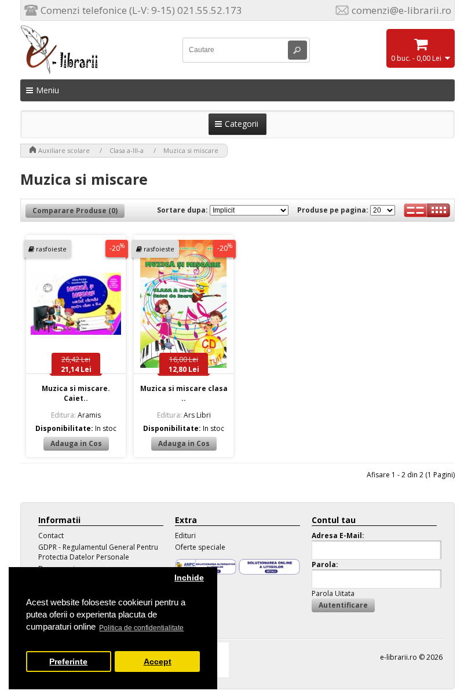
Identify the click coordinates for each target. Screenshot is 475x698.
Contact (51, 535)
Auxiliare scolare (64, 150)
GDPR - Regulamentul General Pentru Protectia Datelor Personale (98, 552)
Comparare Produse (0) (75, 210)
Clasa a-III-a (126, 150)
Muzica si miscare (190, 150)
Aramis (76, 415)
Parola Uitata (333, 593)
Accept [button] (157, 661)
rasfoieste (51, 248)
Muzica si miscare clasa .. (184, 393)
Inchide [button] (189, 577)
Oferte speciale (200, 547)
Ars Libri (184, 415)
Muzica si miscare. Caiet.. (76, 393)
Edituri (185, 535)
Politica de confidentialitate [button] (141, 628)
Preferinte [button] (68, 661)
